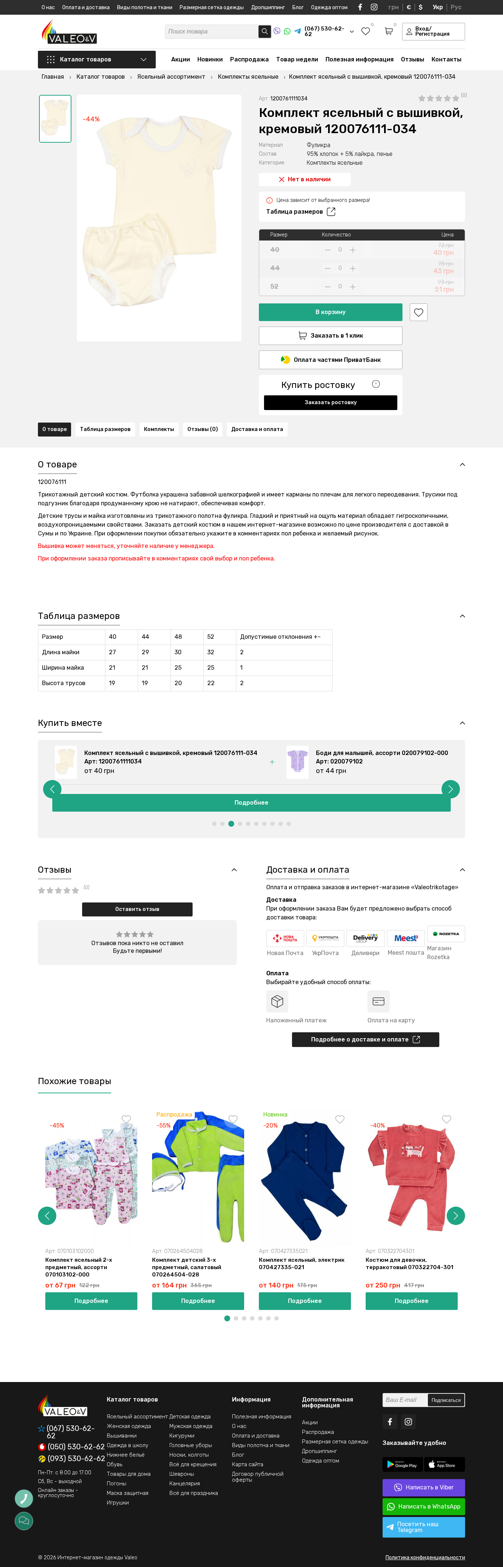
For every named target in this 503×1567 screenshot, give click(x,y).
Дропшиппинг (268, 7)
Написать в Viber (430, 1487)
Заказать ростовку (331, 402)
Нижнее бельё (126, 1455)
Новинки (210, 59)
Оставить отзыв (137, 909)
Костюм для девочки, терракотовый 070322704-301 (409, 1264)
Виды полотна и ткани (144, 7)
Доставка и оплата (257, 429)
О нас (48, 7)
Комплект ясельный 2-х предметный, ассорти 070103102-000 (78, 1267)
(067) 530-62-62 (71, 1432)
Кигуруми (181, 1435)
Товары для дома (129, 1474)
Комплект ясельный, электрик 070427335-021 (302, 1264)
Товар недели (297, 59)
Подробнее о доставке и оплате (360, 1039)
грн (393, 7)
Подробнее (266, 802)
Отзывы (412, 59)
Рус (456, 7)
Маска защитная (127, 1493)
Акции (180, 59)
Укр (438, 7)
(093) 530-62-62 (76, 1459)
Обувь (114, 1464)
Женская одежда (129, 1426)
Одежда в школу (127, 1445)
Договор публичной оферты (258, 1477)
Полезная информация (360, 59)
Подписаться (446, 1400)
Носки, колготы (189, 1455)
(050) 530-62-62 (76, 1447)
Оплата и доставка (86, 7)
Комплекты (159, 429)
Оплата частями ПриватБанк (337, 359)
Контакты (446, 59)
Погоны (116, 1483)
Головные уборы (190, 1445)
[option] (55, 119)
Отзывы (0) (202, 429)
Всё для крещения (193, 1464)
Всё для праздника (193, 1493)
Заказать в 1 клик (337, 335)
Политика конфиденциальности (425, 1557)
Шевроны (181, 1474)
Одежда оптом (329, 7)
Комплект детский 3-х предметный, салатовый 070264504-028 (186, 1267)
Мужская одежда (190, 1426)
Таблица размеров (294, 211)
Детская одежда (190, 1416)
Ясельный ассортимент (137, 1416)
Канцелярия (184, 1483)
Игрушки (118, 1502)
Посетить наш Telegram (418, 1527)
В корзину (331, 312)
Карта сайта (247, 1464)
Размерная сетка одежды (212, 7)
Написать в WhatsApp (429, 1506)
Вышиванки (122, 1435)
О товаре (54, 429)
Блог (298, 7)
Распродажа (249, 59)
